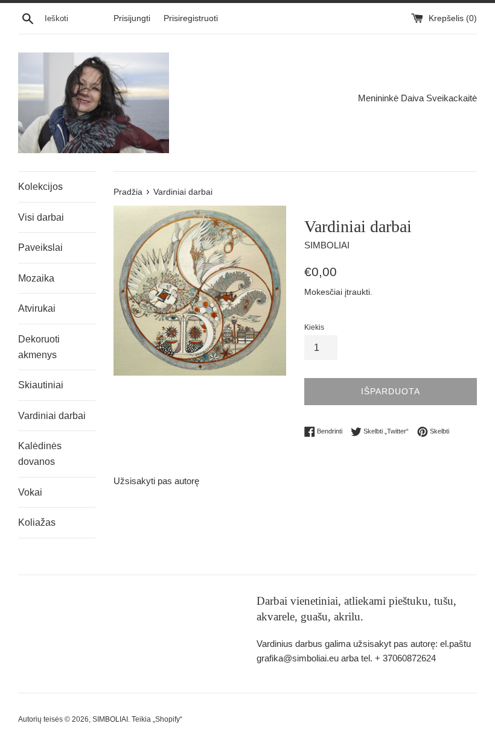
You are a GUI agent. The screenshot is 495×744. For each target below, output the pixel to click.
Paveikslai (40, 247)
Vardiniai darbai (52, 416)
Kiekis (314, 327)
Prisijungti (131, 18)
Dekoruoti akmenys (39, 347)
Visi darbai (41, 217)
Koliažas (37, 522)
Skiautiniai (40, 385)
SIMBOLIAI (110, 719)
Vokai (30, 492)
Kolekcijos (40, 186)
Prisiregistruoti (191, 18)
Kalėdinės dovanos (40, 454)
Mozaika (36, 278)
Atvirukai (37, 308)
